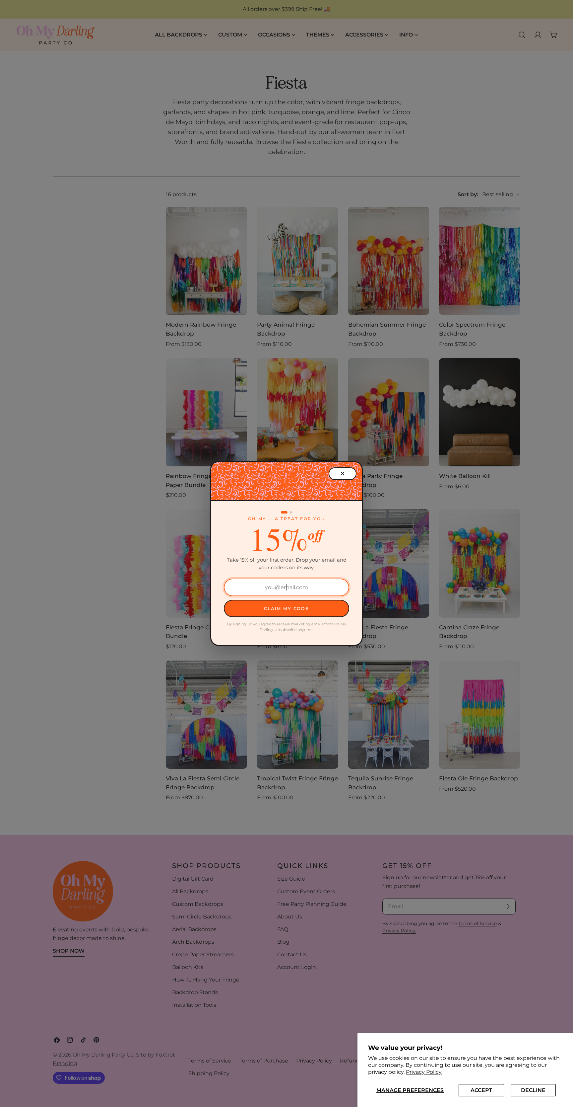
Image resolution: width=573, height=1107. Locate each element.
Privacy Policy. (424, 1072)
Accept (481, 1090)
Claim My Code (286, 608)
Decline (533, 1090)
